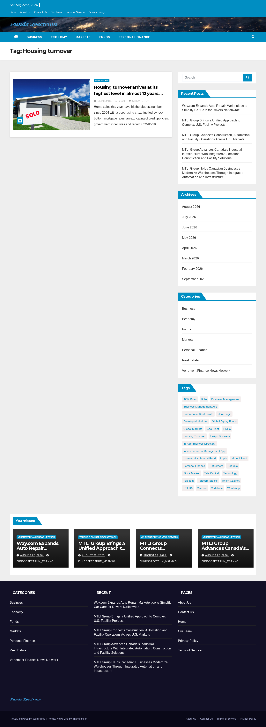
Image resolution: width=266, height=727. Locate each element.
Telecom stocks (208, 480)
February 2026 (192, 268)
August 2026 (191, 206)
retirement (216, 465)
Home (13, 12)
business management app (200, 406)
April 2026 (189, 248)
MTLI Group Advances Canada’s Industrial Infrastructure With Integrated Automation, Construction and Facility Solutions (212, 154)
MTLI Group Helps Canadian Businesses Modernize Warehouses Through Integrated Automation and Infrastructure (212, 173)
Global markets (192, 428)
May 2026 (189, 237)
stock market (191, 473)
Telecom (188, 480)
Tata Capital (211, 473)
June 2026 (189, 227)
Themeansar (79, 718)
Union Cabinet (231, 480)
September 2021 (194, 279)
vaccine (202, 488)
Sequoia (233, 465)
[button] (253, 37)
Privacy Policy (96, 12)
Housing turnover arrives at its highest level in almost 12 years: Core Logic (126, 93)
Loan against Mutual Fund (199, 458)
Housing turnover (194, 436)
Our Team (56, 12)
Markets (83, 37)
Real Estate (101, 80)
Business (34, 37)
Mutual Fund (239, 458)
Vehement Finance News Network (206, 370)
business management (225, 399)
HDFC (227, 428)
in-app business (220, 436)
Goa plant (213, 428)
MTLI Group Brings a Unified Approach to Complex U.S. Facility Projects (101, 550)
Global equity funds (224, 421)
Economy (59, 37)
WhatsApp (233, 488)
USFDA (188, 488)
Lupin (223, 458)
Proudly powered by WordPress (28, 718)
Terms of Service (75, 12)
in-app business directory (199, 443)
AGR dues (189, 399)
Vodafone (217, 488)
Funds (104, 37)
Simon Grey (140, 101)
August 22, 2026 (32, 555)
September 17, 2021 (112, 101)
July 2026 (189, 217)
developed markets (195, 421)
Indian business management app (204, 451)
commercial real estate (198, 414)
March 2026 (190, 258)
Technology (230, 473)
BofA (204, 399)
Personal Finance (134, 37)
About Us (25, 12)
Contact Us (40, 12)
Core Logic (224, 414)
